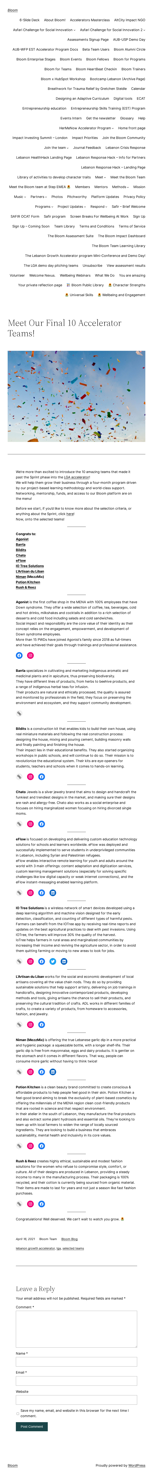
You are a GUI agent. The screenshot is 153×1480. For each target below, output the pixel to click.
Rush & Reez (26, 587)
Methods (119, 187)
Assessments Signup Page (88, 39)
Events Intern (71, 118)
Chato (21, 555)
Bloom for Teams (57, 69)
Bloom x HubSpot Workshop (63, 79)
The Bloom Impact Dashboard (121, 236)
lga (59, 1248)
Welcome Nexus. (42, 275)
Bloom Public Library (87, 285)
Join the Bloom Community (123, 138)
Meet (99, 177)
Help (141, 118)
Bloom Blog (69, 1239)
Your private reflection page (40, 285)
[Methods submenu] (128, 187)
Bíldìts (21, 550)
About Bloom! (54, 20)
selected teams (73, 1248)
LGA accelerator (76, 477)
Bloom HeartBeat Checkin (96, 69)
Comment (25, 1307)
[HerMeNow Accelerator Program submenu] (113, 128)
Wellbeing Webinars (75, 275)
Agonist (22, 539)
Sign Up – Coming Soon (31, 226)
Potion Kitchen (28, 582)
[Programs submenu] (52, 207)
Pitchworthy (77, 197)
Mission (139, 187)
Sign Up (139, 216)
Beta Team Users (95, 49)
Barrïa (20, 544)
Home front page (131, 128)
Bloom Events (71, 59)
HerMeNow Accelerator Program (85, 128)
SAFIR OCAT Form (25, 216)
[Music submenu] (25, 197)
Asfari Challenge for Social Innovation (43, 30)
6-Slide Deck (30, 20)
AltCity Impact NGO (129, 20)
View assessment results (126, 265)
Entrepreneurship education (44, 108)
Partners (37, 197)
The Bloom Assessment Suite (70, 236)
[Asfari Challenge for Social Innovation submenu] (75, 30)
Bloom (13, 10)
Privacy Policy (134, 197)
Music (18, 197)
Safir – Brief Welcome (128, 207)
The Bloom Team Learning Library (118, 246)
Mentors (101, 187)
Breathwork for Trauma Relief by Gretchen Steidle (87, 89)
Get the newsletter (101, 118)
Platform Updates (105, 197)
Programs (42, 207)
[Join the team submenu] (68, 148)
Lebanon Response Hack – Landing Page (113, 167)
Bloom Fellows (97, 59)
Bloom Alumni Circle (129, 49)
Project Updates (70, 207)
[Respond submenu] (106, 207)
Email (21, 1372)
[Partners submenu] (46, 197)
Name (22, 1353)
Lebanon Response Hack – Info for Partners (110, 157)
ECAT (141, 98)
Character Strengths (128, 285)
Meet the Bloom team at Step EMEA (38, 187)
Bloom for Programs (129, 59)
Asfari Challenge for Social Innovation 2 (111, 30)
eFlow (21, 560)
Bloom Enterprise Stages (35, 59)
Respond (97, 207)
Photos (57, 197)
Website (22, 1392)
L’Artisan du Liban (30, 571)
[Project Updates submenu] (85, 207)
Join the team (55, 148)
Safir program (55, 216)
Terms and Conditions (96, 226)
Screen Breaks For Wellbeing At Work (99, 216)
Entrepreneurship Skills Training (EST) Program (108, 108)
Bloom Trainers (133, 69)
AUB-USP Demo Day (129, 39)
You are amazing (132, 275)
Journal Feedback (87, 148)
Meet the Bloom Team (127, 177)
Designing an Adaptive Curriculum (82, 98)
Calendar (138, 89)
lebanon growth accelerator (35, 1248)
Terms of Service (132, 226)
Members (82, 187)
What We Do (105, 275)
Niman (21, 577)
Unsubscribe (92, 265)
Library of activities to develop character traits (54, 177)
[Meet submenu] (105, 177)
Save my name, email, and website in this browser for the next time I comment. (75, 1413)
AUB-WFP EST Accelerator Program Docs (45, 49)
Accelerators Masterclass (90, 20)
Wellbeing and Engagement (123, 295)
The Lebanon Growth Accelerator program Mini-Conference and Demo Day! (85, 256)
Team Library (64, 226)
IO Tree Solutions (30, 566)
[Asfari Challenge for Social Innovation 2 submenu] (144, 30)
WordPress (136, 1465)
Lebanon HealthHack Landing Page (44, 157)
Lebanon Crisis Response (125, 148)
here (70, 514)
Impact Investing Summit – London (40, 138)
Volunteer (17, 275)
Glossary (127, 118)
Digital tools (123, 98)
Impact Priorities (85, 138)
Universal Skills (81, 295)
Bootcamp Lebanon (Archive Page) (117, 79)
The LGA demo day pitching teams (51, 265)
